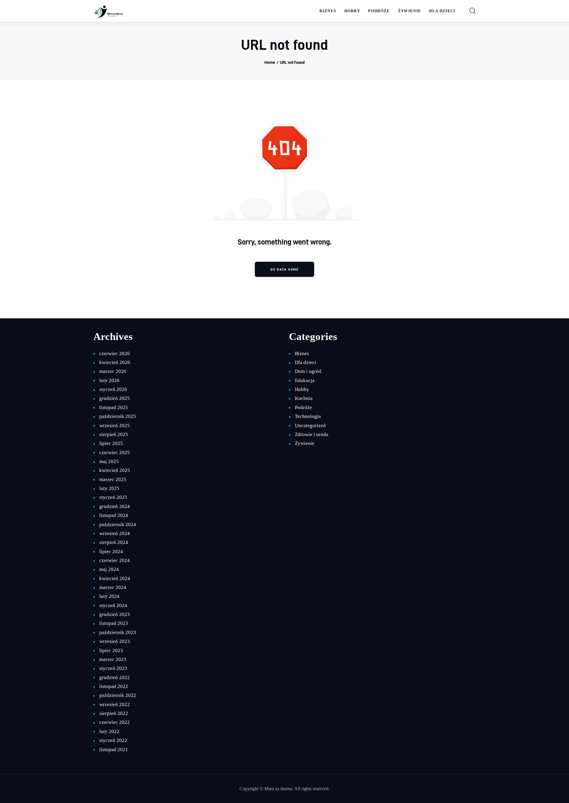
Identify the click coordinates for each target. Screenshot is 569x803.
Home (269, 62)
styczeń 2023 (113, 668)
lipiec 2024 (111, 551)
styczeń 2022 (113, 740)
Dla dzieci (305, 362)
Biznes (302, 353)
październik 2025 (117, 416)
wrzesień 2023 (114, 641)
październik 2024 (117, 524)
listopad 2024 (113, 515)
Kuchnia (304, 398)
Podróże (303, 407)
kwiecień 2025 (114, 470)
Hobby (302, 389)
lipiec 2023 (111, 650)
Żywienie (304, 443)
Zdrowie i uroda (311, 434)
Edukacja (304, 380)
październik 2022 (117, 695)
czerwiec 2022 (114, 722)
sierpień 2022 (113, 713)
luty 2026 (109, 380)
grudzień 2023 (114, 614)
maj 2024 (109, 569)
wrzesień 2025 (114, 425)
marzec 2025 (112, 479)
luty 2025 (109, 488)
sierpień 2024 (113, 542)
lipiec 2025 (111, 443)
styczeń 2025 (113, 497)
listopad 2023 (113, 623)
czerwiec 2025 (114, 452)
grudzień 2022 (114, 677)
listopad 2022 (113, 686)
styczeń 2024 (113, 605)
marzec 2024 (112, 587)
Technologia (308, 416)
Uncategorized (310, 425)
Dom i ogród (308, 371)
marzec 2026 (112, 371)
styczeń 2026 (113, 389)
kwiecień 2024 (114, 578)
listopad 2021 (113, 749)
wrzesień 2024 (114, 533)
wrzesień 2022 (114, 704)
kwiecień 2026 (114, 362)
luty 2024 (109, 596)
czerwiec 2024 (114, 560)
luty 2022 (109, 731)
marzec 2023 (112, 659)
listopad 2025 (113, 407)
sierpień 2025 (113, 434)
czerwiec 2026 (114, 353)
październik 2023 (117, 632)
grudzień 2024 (114, 506)
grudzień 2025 (114, 398)
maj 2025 (109, 461)
